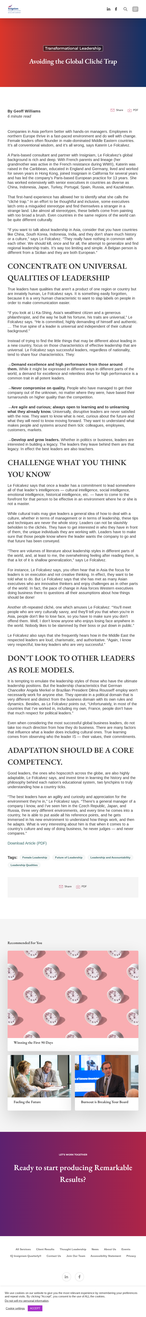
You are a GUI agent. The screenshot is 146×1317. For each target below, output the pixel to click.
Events (125, 1249)
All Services (23, 1249)
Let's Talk (73, 1214)
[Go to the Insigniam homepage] (14, 8)
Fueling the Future (27, 1101)
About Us (110, 1249)
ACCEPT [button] (35, 1308)
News (95, 1249)
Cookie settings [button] (15, 1308)
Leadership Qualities (24, 865)
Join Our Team (75, 1255)
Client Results (45, 1249)
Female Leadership (34, 857)
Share (119, 110)
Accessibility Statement (105, 1255)
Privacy (131, 1255)
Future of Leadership (69, 857)
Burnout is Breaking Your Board (104, 1101)
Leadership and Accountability (110, 857)
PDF (135, 110)
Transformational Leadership (73, 48)
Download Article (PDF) (27, 843)
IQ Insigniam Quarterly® (25, 1255)
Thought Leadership (73, 1249)
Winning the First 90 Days (33, 1042)
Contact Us (54, 1255)
